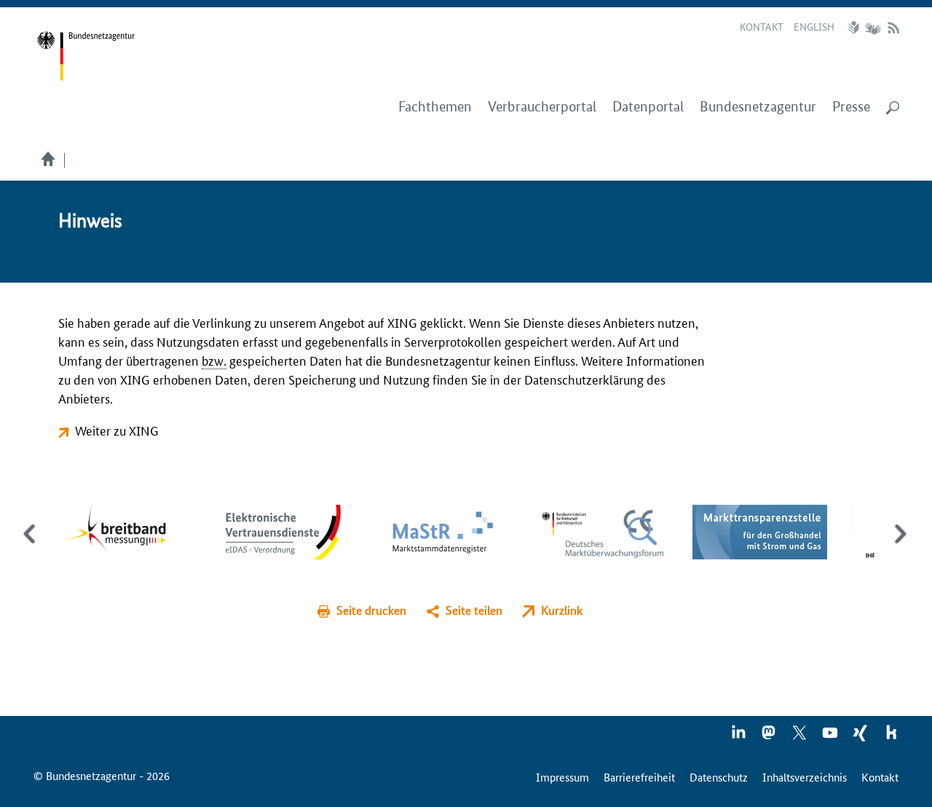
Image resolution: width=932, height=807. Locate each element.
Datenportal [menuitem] (648, 106)
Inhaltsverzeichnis (804, 776)
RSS (893, 27)
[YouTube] (831, 737)
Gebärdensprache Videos (872, 27)
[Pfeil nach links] (31, 546)
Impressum (562, 776)
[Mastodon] (769, 737)
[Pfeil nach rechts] (897, 546)
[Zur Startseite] (85, 56)
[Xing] (861, 737)
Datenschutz (719, 776)
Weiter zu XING (117, 429)
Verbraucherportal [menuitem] (542, 106)
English (814, 26)
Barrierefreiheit (639, 776)
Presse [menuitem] (851, 106)
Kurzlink (561, 610)
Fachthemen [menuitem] (435, 106)
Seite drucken (371, 610)
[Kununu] (891, 737)
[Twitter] (800, 737)
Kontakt (761, 26)
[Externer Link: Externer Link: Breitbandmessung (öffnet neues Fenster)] (125, 530)
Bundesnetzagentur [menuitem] (758, 106)
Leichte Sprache (855, 27)
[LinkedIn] (739, 737)
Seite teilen (474, 610)
